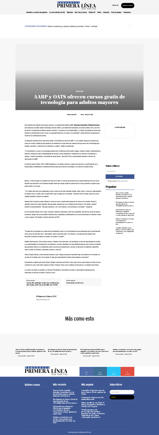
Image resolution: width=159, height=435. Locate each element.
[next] (131, 26)
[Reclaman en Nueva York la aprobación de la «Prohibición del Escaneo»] (110, 204)
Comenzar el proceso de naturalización (92, 398)
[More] (128, 132)
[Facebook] (111, 132)
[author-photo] (16, 356)
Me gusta (86, 367)
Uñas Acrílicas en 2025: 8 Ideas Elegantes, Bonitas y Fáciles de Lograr (93, 404)
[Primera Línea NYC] (29, 297)
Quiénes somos (32, 384)
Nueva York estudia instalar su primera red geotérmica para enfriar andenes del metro (30, 351)
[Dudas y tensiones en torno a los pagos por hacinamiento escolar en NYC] (110, 221)
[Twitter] (116, 132)
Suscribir (119, 176)
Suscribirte (127, 367)
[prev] (128, 26)
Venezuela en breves (75, 283)
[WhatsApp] (124, 132)
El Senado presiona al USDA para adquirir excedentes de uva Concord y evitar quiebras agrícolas (94, 351)
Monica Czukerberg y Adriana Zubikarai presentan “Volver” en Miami (72, 26)
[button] (115, 5)
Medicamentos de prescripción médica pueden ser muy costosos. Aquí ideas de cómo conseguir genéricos (93, 413)
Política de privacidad (122, 181)
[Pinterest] (120, 132)
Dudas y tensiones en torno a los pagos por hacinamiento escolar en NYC (64, 420)
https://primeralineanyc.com (43, 299)
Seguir (100, 367)
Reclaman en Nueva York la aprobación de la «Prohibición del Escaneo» (125, 204)
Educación (79, 91)
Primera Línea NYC (71, 114)
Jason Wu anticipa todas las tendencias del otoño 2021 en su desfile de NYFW (42, 284)
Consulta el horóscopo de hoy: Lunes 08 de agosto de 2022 (93, 392)
